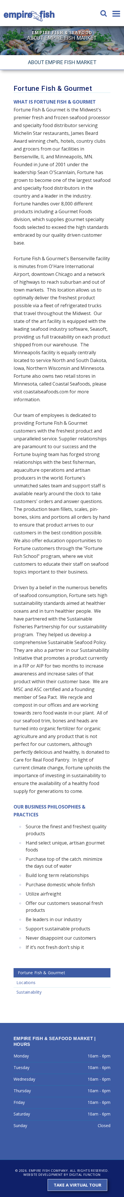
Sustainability (29, 992)
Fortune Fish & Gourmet (41, 972)
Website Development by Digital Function (61, 1174)
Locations (26, 982)
